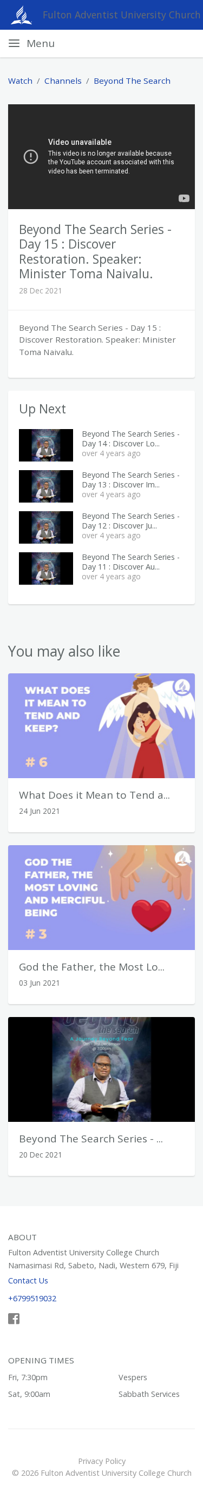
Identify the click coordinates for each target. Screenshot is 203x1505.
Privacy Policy (102, 1461)
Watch (20, 80)
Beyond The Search (132, 80)
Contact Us (28, 1280)
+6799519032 (32, 1298)
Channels (63, 80)
